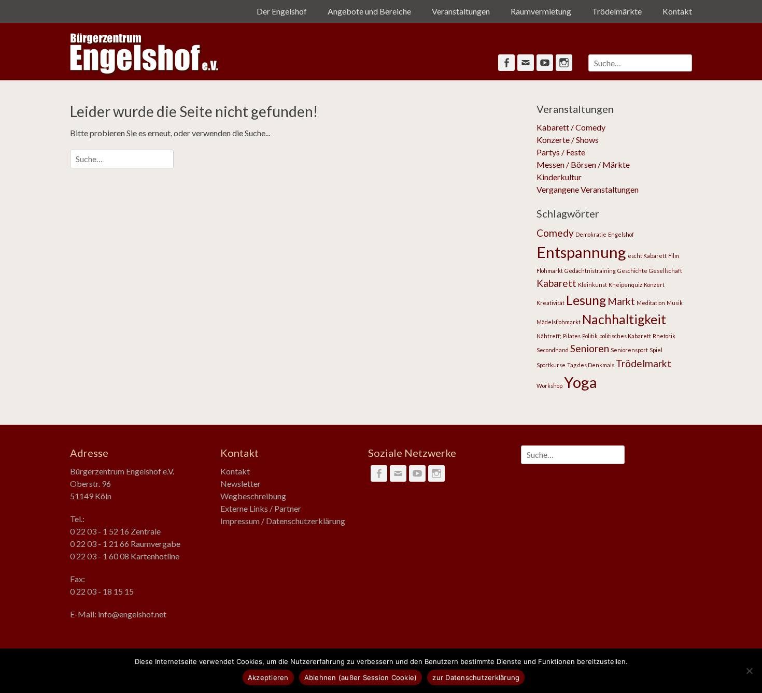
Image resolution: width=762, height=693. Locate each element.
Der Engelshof (282, 11)
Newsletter (240, 483)
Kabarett (556, 283)
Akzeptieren (268, 677)
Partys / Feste (561, 152)
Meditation (651, 302)
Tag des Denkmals (590, 365)
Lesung (586, 300)
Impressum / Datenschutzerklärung (282, 521)
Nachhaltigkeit (624, 319)
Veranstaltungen (461, 11)
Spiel (656, 350)
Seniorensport (629, 350)
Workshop (549, 385)
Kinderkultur (559, 177)
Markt (621, 301)
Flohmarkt (550, 270)
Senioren (589, 348)
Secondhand (553, 350)
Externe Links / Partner (260, 508)
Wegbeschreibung (253, 496)
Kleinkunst (592, 284)
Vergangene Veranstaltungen (588, 189)
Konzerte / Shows (568, 140)
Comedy (555, 233)
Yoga (580, 382)
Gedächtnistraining (590, 270)
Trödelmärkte (617, 11)
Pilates (572, 336)
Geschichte (632, 270)
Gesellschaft (665, 270)
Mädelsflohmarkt (559, 322)
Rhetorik (664, 336)
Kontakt (677, 11)
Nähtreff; (549, 336)
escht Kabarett (647, 255)
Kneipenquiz (625, 284)
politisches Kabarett (625, 336)
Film (673, 255)
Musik (675, 302)
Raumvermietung (541, 11)
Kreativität (551, 302)
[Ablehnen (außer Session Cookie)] (749, 671)
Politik (590, 336)
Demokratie (590, 234)
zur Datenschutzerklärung (475, 677)
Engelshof (621, 234)
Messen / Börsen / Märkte (583, 164)
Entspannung (581, 252)
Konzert (654, 284)
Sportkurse (551, 365)
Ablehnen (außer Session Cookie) (360, 677)
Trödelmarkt (643, 363)
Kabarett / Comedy (571, 127)
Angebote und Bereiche (369, 11)
